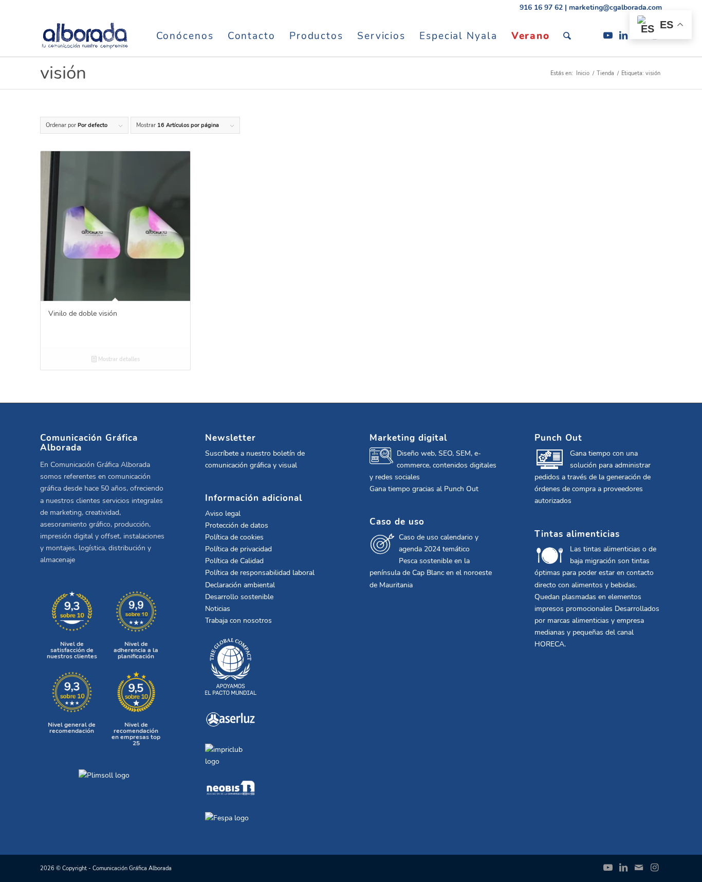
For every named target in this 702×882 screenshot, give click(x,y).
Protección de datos (236, 525)
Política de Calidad (234, 561)
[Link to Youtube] (608, 35)
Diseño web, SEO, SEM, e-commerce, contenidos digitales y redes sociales (433, 465)
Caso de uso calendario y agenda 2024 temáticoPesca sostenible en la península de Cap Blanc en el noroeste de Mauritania (431, 560)
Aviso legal (223, 513)
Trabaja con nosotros (238, 620)
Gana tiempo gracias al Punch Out (424, 489)
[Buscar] (568, 36)
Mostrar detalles (118, 359)
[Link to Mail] (638, 867)
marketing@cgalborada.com (615, 7)
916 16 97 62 (541, 7)
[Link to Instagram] (654, 867)
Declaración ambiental (240, 585)
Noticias (217, 609)
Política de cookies (234, 537)
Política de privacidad (238, 549)
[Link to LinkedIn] (623, 35)
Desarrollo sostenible (239, 597)
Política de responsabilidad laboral (260, 573)
